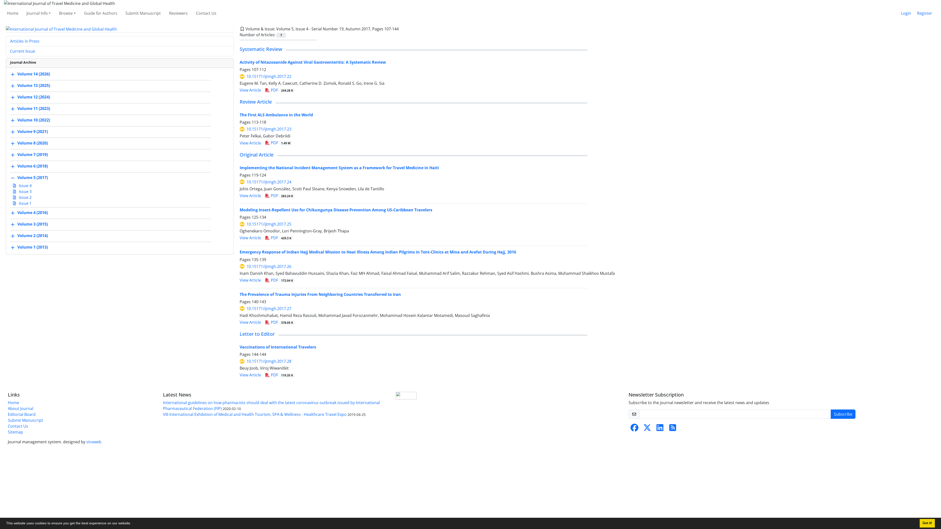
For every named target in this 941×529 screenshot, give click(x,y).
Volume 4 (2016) (32, 213)
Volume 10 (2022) (33, 120)
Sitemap (15, 432)
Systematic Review (261, 49)
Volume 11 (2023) (33, 108)
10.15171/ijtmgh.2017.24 (269, 182)
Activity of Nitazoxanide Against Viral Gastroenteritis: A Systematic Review (313, 62)
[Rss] (673, 429)
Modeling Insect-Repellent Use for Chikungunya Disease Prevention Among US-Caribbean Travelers (336, 210)
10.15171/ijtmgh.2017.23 (269, 129)
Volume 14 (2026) (33, 74)
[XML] (403, 29)
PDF (281, 90)
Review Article (256, 101)
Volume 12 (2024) (33, 97)
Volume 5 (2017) (32, 177)
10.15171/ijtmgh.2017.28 (269, 361)
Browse (66, 13)
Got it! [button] (927, 523)
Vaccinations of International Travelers (278, 347)
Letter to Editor (257, 334)
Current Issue (22, 51)
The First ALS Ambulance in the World (276, 115)
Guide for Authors (100, 13)
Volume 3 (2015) (32, 224)
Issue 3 (25, 191)
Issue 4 (25, 185)
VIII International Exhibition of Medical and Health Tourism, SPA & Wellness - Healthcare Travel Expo (255, 414)
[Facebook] (634, 429)
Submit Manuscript (143, 13)
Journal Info (37, 13)
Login (906, 13)
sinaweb (93, 442)
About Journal (20, 408)
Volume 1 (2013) (32, 247)
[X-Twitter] (647, 429)
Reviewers (178, 13)
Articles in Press (24, 41)
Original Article (256, 154)
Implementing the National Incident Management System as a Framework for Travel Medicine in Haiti (339, 167)
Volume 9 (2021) (32, 131)
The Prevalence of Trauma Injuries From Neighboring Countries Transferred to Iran (320, 294)
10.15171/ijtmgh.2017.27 (269, 308)
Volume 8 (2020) (32, 143)
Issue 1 (25, 203)
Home (12, 13)
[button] (133, 524)
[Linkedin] (660, 429)
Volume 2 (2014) (32, 236)
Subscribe (843, 414)
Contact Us (206, 13)
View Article (250, 90)
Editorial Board (22, 414)
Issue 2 (25, 197)
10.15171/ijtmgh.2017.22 (269, 76)
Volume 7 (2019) (32, 154)
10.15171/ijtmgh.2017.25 (269, 224)
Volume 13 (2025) (33, 85)
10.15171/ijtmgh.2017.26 (269, 266)
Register (924, 13)
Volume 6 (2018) (32, 166)
